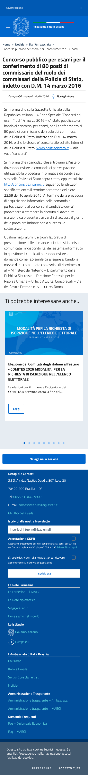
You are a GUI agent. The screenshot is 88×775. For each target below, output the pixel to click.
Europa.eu (21, 641)
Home (6, 44)
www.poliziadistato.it (52, 148)
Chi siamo (14, 660)
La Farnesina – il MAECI (24, 591)
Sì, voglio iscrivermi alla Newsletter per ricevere (36, 557)
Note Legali (71, 547)
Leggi (18, 408)
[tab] (24, 443)
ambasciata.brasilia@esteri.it (38, 504)
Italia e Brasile (17, 669)
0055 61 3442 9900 (27, 496)
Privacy (60, 547)
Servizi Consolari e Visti (23, 677)
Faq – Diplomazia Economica (27, 723)
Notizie (20, 44)
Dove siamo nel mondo (23, 616)
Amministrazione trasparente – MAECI (34, 708)
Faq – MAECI (17, 731)
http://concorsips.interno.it (24, 184)
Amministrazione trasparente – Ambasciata (38, 700)
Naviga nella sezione (44, 459)
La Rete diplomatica (21, 599)
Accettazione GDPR (21, 538)
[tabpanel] (44, 375)
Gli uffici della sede (20, 513)
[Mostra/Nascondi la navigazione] (8, 26)
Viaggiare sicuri (18, 608)
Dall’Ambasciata (40, 44)
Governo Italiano (14, 8)
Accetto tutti (70, 768)
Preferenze (42, 768)
